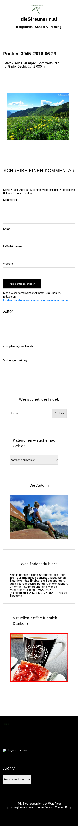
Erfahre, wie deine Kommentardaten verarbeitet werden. (36, 300)
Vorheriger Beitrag (15, 360)
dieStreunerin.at (39, 19)
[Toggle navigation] (5, 37)
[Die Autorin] (39, 519)
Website (8, 263)
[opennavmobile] (73, 37)
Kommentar (11, 199)
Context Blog (63, 807)
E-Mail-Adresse (12, 246)
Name (6, 228)
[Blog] (15, 750)
